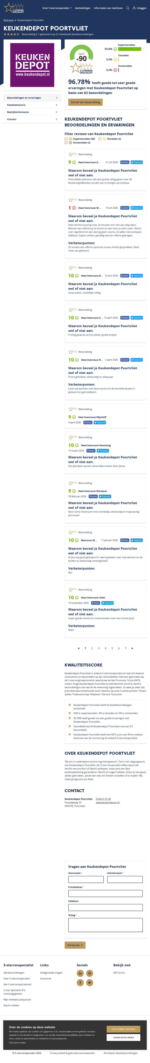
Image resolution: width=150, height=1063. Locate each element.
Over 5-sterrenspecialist (55, 8)
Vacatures (45, 978)
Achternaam (115, 873)
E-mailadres (75, 887)
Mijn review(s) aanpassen (17, 999)
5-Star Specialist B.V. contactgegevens (15, 992)
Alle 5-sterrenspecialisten (17, 984)
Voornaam (75, 873)
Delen (125, 162)
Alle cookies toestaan (123, 1029)
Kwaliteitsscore (16, 105)
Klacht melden (11, 1005)
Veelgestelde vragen (51, 972)
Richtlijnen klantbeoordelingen (121, 1053)
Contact (11, 119)
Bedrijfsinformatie (18, 112)
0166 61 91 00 (103, 799)
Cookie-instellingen (123, 1038)
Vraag (72, 915)
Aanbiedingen (82, 8)
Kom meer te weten (17, 1042)
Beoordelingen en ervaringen (24, 97)
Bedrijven (9, 20)
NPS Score (119, 972)
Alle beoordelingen (14, 972)
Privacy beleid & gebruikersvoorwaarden (72, 1053)
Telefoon (73, 901)
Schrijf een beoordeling (85, 102)
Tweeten (138, 162)
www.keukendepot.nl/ (108, 802)
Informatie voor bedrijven (108, 8)
